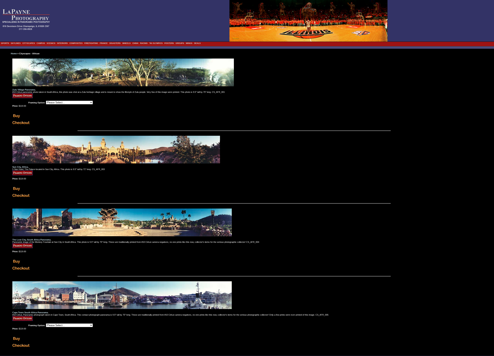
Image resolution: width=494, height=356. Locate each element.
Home (14, 53)
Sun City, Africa (20, 167)
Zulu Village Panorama (23, 90)
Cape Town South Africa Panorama (30, 312)
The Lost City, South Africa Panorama (31, 240)
